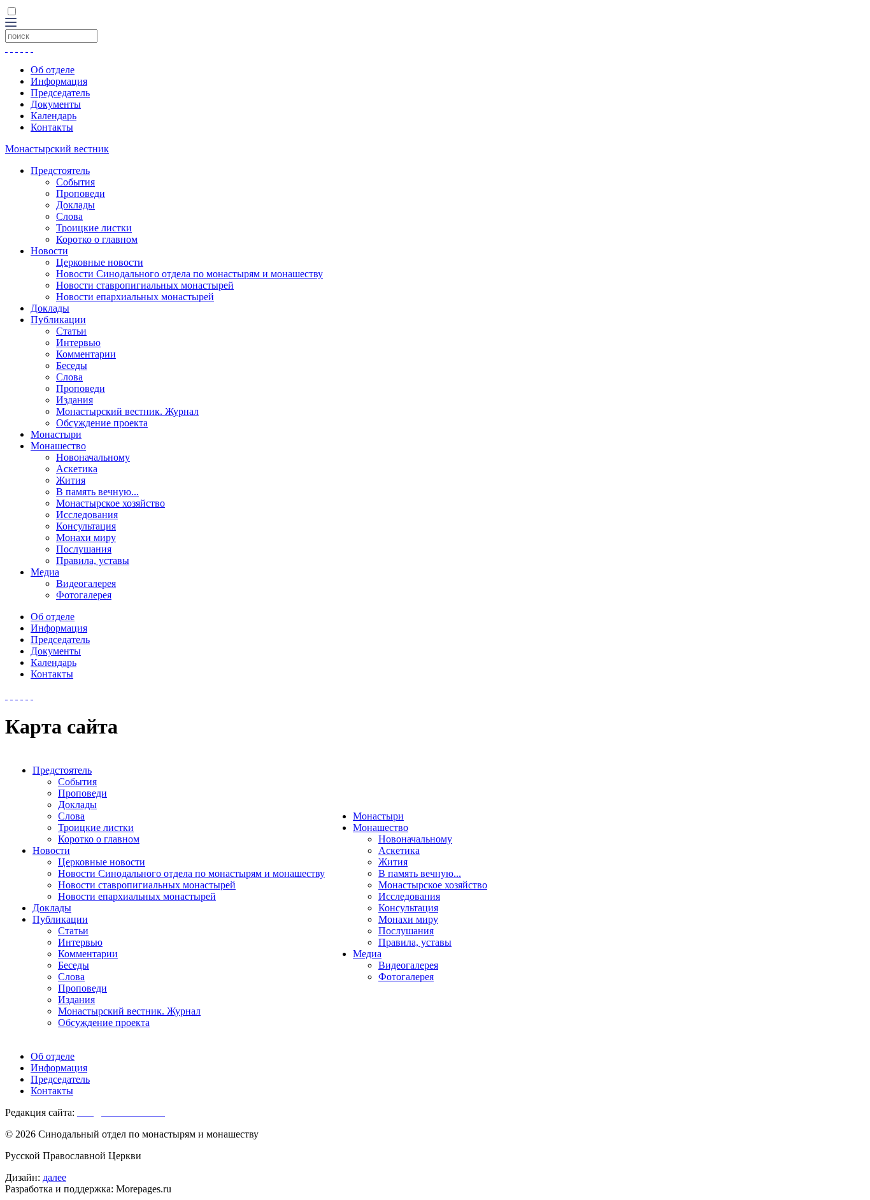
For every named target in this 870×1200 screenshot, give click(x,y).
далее (54, 1177)
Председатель (60, 92)
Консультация (86, 526)
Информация (59, 81)
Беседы (71, 365)
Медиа (45, 572)
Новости (49, 250)
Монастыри (56, 434)
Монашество (58, 445)
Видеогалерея (86, 583)
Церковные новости (99, 262)
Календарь (53, 115)
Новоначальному (93, 457)
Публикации (58, 319)
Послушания (83, 549)
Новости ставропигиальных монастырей (145, 285)
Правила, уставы (92, 560)
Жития (70, 480)
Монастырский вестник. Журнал (127, 411)
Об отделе (53, 69)
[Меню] (11, 23)
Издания (74, 399)
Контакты (52, 127)
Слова (69, 216)
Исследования (87, 514)
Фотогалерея (83, 594)
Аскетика (76, 468)
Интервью (78, 342)
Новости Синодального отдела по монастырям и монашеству (189, 273)
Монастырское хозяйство (110, 503)
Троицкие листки (94, 227)
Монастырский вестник (57, 148)
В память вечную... (97, 491)
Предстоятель (60, 170)
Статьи (71, 331)
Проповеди (80, 193)
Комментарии (86, 354)
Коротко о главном (97, 239)
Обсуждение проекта (102, 422)
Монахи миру (86, 537)
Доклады (75, 204)
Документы (56, 104)
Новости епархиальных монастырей (135, 296)
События (75, 182)
